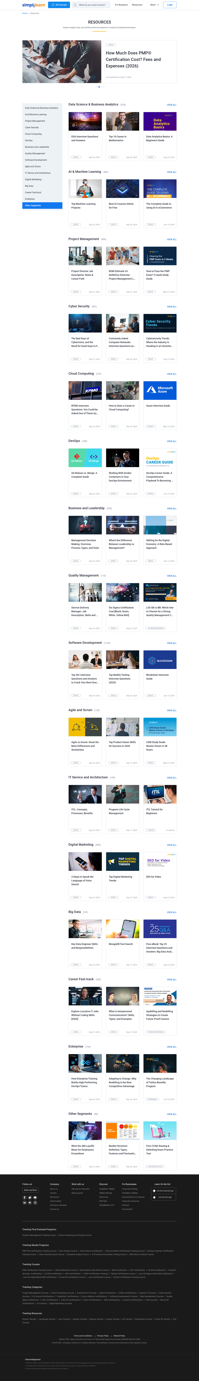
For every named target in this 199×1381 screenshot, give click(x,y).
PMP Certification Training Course (37, 1270)
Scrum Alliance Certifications (94, 1296)
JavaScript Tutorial (47, 1319)
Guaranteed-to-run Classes (133, 1197)
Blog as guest (77, 1193)
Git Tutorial (127, 1319)
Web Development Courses (152, 1296)
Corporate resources (130, 1201)
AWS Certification (119, 1270)
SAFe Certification (73, 1274)
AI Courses (41, 1303)
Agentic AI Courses (147, 1293)
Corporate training (129, 1189)
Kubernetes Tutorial (143, 1319)
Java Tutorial (64, 1319)
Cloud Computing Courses (62, 1293)
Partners (125, 1205)
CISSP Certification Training (96, 1274)
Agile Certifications (107, 1293)
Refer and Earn (30, 1190)
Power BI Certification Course (72, 1277)
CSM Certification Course (66, 1270)
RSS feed (103, 1201)
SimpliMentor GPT (107, 1205)
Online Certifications (128, 1293)
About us (54, 1189)
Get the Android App (165, 1191)
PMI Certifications (112, 1300)
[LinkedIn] (24, 1202)
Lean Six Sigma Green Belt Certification (155, 1274)
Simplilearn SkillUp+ (130, 1193)
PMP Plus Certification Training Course (39, 1251)
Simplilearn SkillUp (107, 1189)
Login (170, 5)
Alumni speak (55, 1201)
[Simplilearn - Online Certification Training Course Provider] (33, 5)
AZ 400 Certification (53, 1274)
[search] (74, 5)
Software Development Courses (123, 1296)
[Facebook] (24, 1197)
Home (24, 13)
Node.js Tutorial (96, 1319)
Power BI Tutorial (162, 1319)
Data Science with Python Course (94, 1270)
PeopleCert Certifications (68, 1296)
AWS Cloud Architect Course (141, 1254)
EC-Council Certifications (43, 1296)
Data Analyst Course (68, 1251)
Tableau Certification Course (123, 1274)
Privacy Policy (103, 1336)
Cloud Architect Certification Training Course (125, 1251)
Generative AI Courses (87, 1293)
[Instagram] (35, 1202)
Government (127, 1209)
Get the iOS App (165, 1197)
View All (172, 105)
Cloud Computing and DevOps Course (75, 1235)
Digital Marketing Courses (60, 1303)
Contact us (54, 1209)
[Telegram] (30, 1202)
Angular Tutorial (80, 1319)
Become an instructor (81, 1189)
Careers (53, 1193)
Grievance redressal (58, 1205)
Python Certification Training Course (129, 1277)
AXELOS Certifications (71, 1300)
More (153, 5)
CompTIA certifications (133, 1300)
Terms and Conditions (83, 1336)
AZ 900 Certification (156, 1270)
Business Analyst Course (78, 1254)
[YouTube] (35, 1197)
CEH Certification (137, 1270)
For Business (121, 5)
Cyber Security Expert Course (51, 1254)
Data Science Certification (91, 1251)
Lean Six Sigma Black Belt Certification (40, 1277)
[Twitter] (30, 1197)
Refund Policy (119, 1336)
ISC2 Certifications (50, 1300)
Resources (137, 5)
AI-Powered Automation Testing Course (109, 1254)
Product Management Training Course (39, 1235)
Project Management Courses (35, 1293)
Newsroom (54, 1197)
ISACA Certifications (92, 1300)
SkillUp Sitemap (105, 1193)
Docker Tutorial (112, 1319)
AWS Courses (151, 1300)
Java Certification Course (99, 1277)
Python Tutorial (29, 1319)
